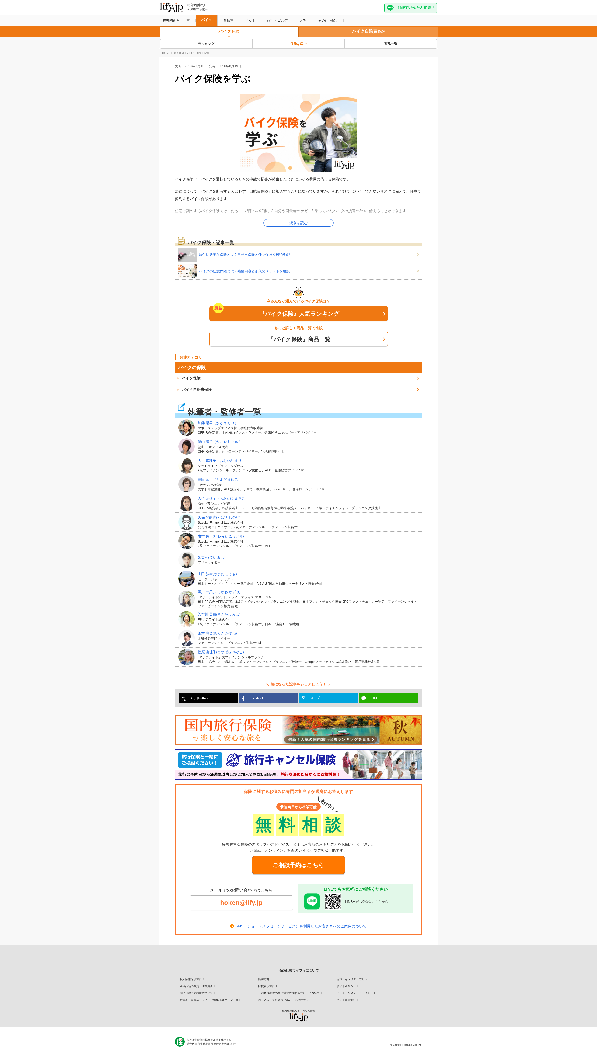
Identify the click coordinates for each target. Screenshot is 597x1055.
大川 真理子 (223, 461)
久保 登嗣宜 (219, 517)
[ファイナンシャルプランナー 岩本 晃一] (188, 541)
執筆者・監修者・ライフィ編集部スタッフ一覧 (209, 1000)
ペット (250, 20)
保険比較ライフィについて (299, 970)
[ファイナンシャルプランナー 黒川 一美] (188, 599)
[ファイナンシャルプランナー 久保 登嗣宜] (188, 522)
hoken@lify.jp (241, 902)
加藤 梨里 (218, 423)
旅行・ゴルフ (277, 20)
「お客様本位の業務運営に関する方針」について (289, 993)
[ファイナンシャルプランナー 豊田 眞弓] (188, 484)
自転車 (228, 20)
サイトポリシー (346, 986)
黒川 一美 (219, 592)
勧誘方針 (263, 979)
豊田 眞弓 (220, 479)
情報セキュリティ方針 (350, 979)
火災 (302, 20)
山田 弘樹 (217, 574)
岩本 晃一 (221, 536)
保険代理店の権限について (196, 993)
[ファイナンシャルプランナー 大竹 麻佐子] (188, 503)
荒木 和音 (217, 633)
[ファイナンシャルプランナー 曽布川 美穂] (188, 619)
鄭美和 (212, 557)
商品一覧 (390, 44)
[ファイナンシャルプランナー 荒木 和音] (188, 638)
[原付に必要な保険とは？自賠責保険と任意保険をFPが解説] (188, 255)
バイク (206, 20)
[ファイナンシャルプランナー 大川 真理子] (188, 465)
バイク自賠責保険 (197, 389)
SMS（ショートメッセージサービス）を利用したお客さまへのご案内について (301, 926)
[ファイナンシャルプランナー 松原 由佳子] (188, 657)
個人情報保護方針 (191, 979)
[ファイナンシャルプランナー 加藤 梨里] (188, 427)
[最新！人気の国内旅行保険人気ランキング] (298, 730)
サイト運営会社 (346, 1000)
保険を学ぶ (298, 44)
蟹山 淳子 (223, 442)
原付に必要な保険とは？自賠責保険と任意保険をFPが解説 (245, 254)
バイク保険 (191, 378)
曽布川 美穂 (219, 614)
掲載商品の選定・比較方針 (196, 986)
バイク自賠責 (369, 31)
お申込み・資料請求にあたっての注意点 (283, 1000)
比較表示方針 (266, 986)
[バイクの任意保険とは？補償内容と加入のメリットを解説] (188, 271)
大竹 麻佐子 (223, 498)
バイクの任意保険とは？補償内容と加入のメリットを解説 (244, 271)
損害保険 (169, 20)
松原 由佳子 (221, 652)
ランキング (206, 44)
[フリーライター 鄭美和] (188, 560)
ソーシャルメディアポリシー (355, 993)
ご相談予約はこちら (298, 865)
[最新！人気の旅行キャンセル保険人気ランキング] (298, 764)
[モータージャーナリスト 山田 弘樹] (188, 579)
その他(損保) (328, 20)
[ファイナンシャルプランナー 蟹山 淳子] (188, 446)
